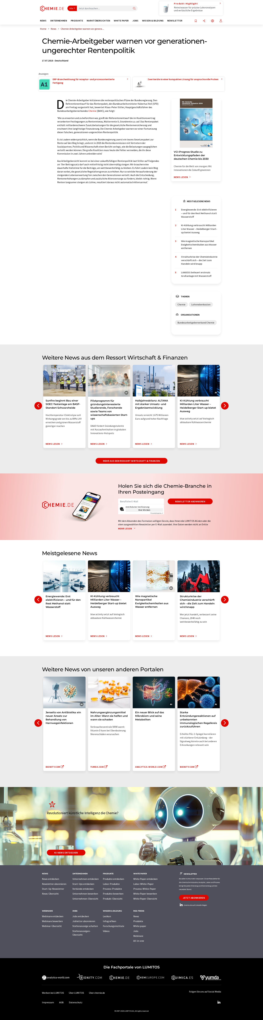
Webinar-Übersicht (52, 926)
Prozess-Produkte (112, 888)
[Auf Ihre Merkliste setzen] (196, 21)
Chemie (92, 110)
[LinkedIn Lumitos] (219, 1002)
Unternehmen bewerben (85, 893)
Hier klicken (144, 510)
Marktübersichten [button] (98, 20)
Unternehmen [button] (58, 20)
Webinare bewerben (52, 921)
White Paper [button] (121, 20)
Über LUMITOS (76, 992)
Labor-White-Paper (143, 883)
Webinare (138, 935)
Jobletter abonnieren (83, 921)
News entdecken (50, 878)
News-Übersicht (50, 893)
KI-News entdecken (66, 852)
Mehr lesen (125, 528)
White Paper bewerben (145, 893)
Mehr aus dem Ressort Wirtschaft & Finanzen (131, 460)
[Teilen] (204, 21)
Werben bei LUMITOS (53, 992)
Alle (71, 8)
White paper (139, 926)
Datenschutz (75, 1002)
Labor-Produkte (111, 883)
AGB (61, 1002)
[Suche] (134, 8)
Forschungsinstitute (113, 926)
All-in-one (138, 940)
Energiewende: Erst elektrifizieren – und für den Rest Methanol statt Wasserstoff (199, 213)
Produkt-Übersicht (113, 898)
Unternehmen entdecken (85, 878)
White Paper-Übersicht (145, 898)
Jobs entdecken (80, 916)
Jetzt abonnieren (194, 897)
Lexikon (107, 916)
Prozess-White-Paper (144, 888)
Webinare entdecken (52, 916)
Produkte (138, 921)
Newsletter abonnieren (190, 501)
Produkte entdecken (113, 878)
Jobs (135, 931)
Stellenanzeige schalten (85, 926)
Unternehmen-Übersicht (85, 898)
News (136, 916)
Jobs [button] (135, 20)
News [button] (43, 20)
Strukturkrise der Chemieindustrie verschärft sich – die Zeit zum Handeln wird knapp (199, 260)
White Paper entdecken (145, 878)
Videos (106, 931)
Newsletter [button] (174, 20)
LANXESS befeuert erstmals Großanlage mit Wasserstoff (196, 274)
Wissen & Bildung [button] (153, 20)
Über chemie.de (97, 992)
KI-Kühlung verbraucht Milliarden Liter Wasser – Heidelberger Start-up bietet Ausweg (199, 229)
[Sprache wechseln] (212, 21)
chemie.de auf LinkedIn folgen (195, 905)
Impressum (48, 1002)
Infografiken (109, 921)
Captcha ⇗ (157, 513)
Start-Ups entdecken (83, 883)
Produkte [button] (77, 20)
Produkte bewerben (113, 893)
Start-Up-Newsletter (53, 888)
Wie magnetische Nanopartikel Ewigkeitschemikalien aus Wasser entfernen (199, 245)
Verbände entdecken (83, 888)
